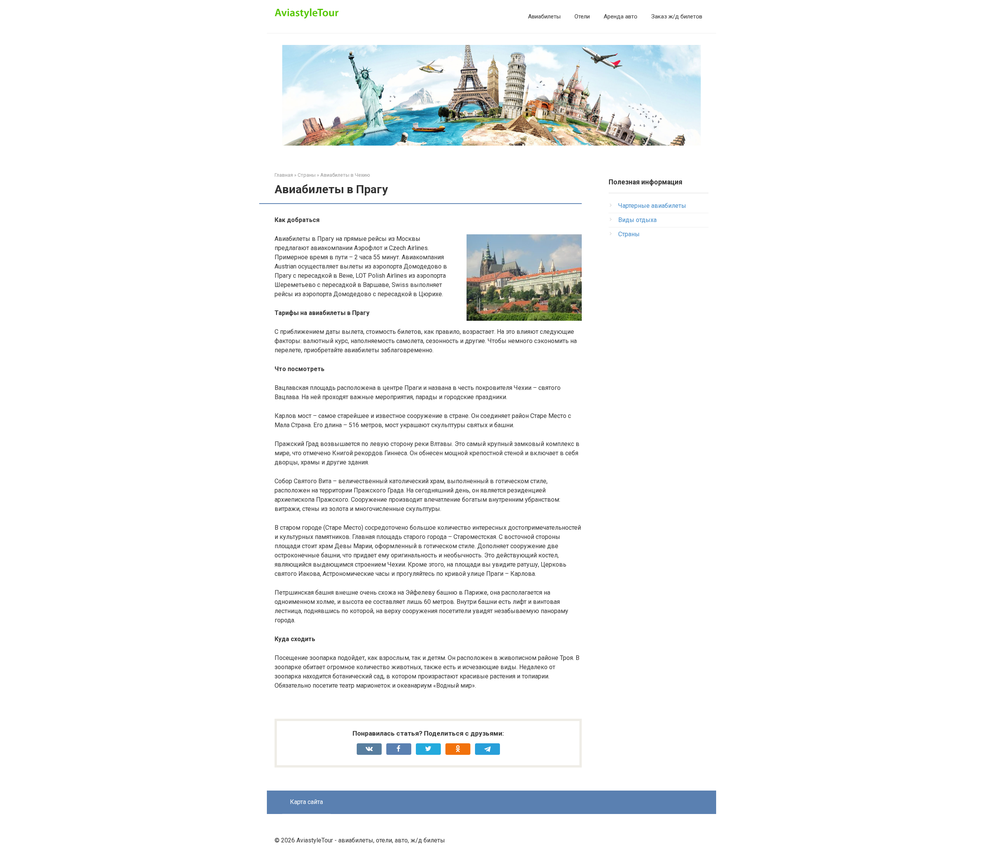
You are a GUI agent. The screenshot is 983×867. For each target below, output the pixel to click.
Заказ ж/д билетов (676, 16)
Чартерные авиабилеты (652, 205)
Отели (582, 16)
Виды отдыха (637, 220)
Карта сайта (306, 802)
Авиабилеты (544, 16)
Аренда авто (620, 16)
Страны (629, 234)
